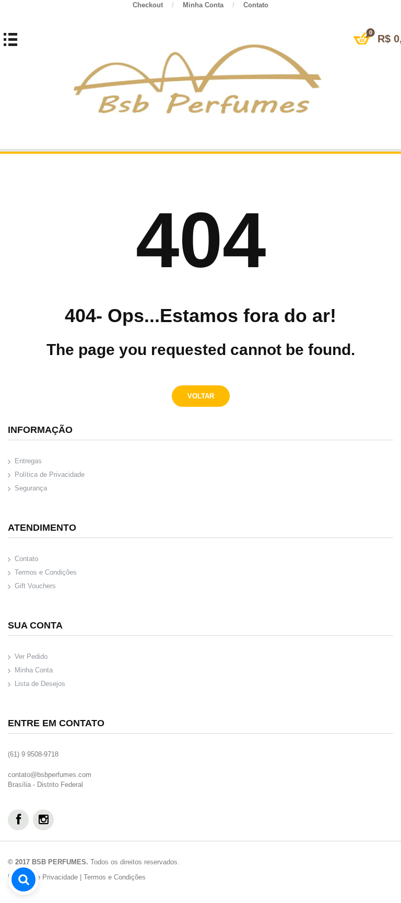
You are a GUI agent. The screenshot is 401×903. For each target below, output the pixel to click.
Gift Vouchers (35, 586)
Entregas (28, 461)
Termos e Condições (46, 572)
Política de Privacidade (50, 474)
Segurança (31, 488)
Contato (255, 5)
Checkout (153, 5)
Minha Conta (208, 5)
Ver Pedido (31, 656)
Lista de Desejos (40, 684)
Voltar (200, 396)
